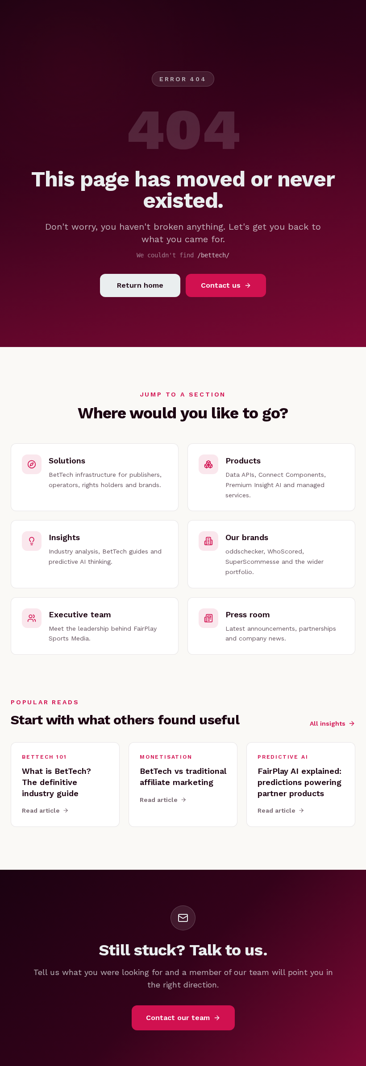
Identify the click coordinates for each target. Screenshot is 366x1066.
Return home (140, 285)
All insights (327, 723)
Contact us (221, 285)
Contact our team (178, 1017)
